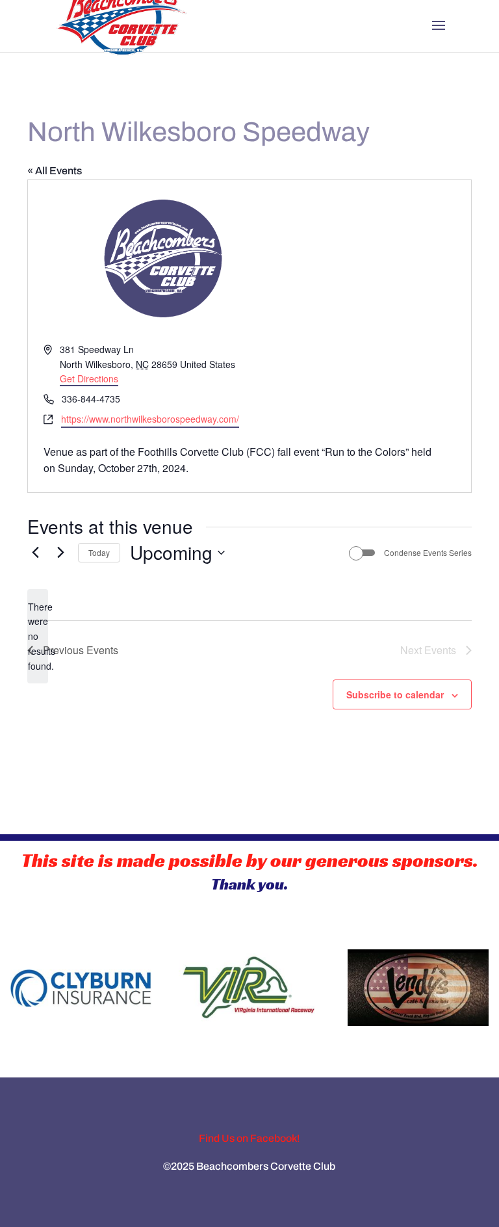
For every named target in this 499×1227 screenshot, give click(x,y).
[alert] (37, 636)
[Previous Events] (35, 553)
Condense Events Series (428, 553)
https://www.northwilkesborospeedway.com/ (150, 418)
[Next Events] (60, 553)
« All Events (54, 170)
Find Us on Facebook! (249, 1138)
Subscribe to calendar (395, 694)
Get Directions (89, 378)
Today (99, 552)
